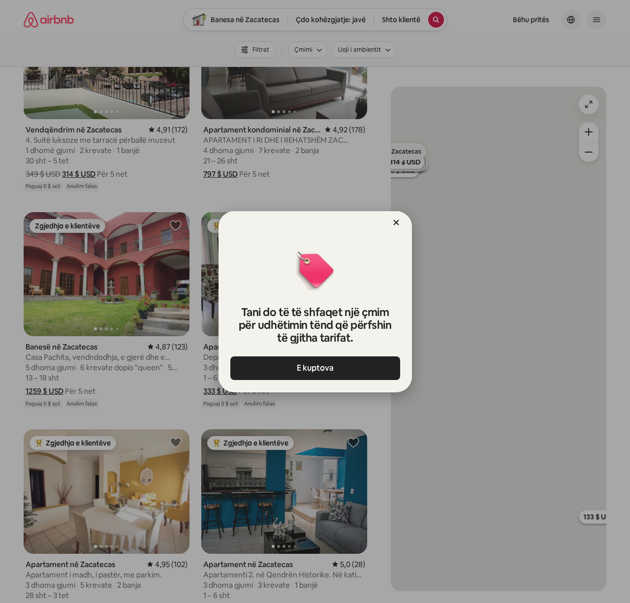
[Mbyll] (396, 222)
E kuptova (315, 368)
